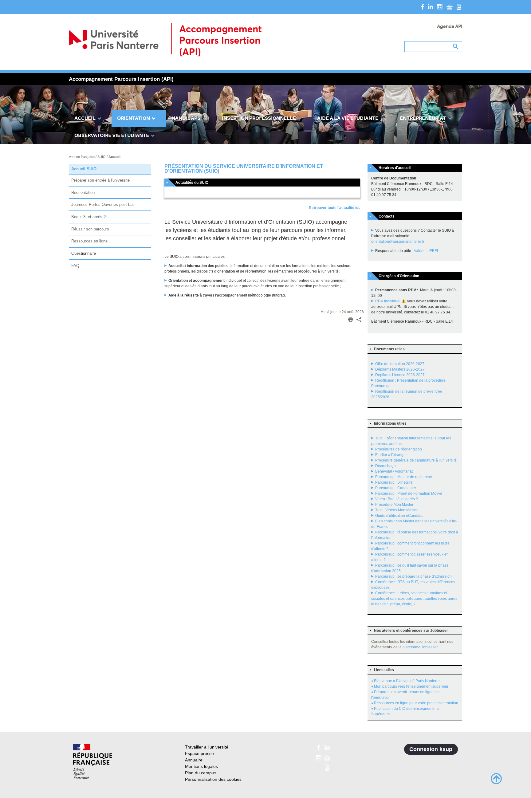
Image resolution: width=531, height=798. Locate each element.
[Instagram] (439, 6)
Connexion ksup (430, 749)
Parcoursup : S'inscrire (394, 482)
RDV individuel (387, 301)
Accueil (114, 157)
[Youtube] (459, 6)
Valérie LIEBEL (426, 251)
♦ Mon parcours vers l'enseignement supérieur (409, 686)
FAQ (75, 265)
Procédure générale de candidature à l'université (416, 460)
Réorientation (83, 192)
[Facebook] (422, 6)
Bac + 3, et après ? (88, 216)
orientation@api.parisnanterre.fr (397, 241)
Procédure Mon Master (394, 504)
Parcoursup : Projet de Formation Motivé (408, 493)
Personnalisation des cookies (213, 779)
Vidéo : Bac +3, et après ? (396, 499)
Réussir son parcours (90, 229)
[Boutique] (449, 6)
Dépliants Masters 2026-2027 (400, 369)
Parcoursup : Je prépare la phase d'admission (413, 576)
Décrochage (385, 466)
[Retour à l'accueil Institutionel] (92, 761)
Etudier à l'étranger (391, 455)
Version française (82, 157)
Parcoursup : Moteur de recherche (403, 477)
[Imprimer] (350, 320)
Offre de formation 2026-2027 (399, 364)
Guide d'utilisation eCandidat (399, 515)
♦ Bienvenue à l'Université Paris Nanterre (405, 681)
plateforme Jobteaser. (421, 647)
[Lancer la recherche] (456, 47)
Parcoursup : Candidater (395, 488)
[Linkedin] (430, 6)
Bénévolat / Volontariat (394, 471)
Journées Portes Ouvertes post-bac (103, 204)
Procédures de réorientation (398, 449)
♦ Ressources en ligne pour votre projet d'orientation (414, 703)
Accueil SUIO (83, 169)
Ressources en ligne (89, 241)
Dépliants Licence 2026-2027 (400, 375)
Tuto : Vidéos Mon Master (396, 510)
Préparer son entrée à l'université (100, 180)
